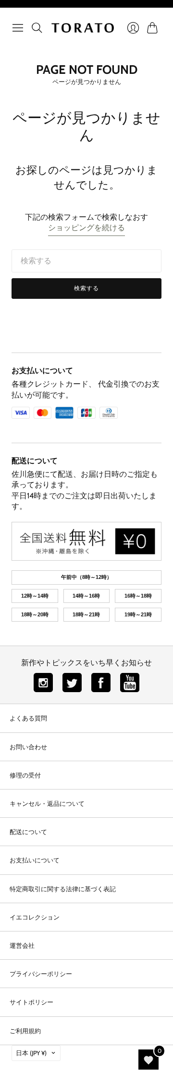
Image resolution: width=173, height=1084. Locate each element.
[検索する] (37, 28)
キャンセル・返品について (47, 803)
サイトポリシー (31, 1002)
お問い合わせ (28, 747)
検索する (86, 288)
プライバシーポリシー (41, 974)
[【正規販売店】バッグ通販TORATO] (82, 28)
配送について (35, 460)
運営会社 (22, 945)
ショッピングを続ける (86, 227)
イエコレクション (35, 917)
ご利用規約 (25, 1031)
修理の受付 (25, 775)
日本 (31, 1053)
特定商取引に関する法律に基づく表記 (63, 889)
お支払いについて (42, 370)
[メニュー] (18, 28)
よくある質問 (28, 718)
